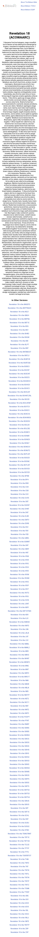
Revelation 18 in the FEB (19, 534)
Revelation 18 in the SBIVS (19, 804)
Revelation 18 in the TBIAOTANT (19, 834)
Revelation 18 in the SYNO (19, 830)
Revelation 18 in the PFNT (19, 721)
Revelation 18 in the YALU (19, 918)
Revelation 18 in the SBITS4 (19, 797)
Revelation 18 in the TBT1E (19, 837)
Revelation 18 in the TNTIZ (19, 885)
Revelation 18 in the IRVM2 (19, 578)
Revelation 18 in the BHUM (19, 337)
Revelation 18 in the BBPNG (19, 319)
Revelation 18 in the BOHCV (19, 388)
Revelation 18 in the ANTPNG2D (19, 308)
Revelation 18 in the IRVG (19, 564)
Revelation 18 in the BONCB (19, 439)
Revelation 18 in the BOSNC (19, 461)
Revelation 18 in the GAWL (19, 538)
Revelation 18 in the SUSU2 (19, 826)
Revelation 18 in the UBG (19, 896)
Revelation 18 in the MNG (19, 666)
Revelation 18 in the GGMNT (19, 542)
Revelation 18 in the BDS (19, 326)
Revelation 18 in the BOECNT (19, 374)
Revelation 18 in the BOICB (19, 399)
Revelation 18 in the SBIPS (19, 779)
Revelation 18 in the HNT (19, 553)
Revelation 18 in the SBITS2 (19, 790)
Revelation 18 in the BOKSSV (19, 421)
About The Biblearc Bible (29, 2)
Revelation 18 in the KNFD (19, 626)
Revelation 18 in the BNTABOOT (19, 352)
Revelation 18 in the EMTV (19, 520)
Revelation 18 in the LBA (19, 629)
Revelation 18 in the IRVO (19, 582)
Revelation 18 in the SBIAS (19, 728)
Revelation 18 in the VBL (19, 910)
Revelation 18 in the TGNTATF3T (19, 856)
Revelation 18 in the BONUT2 (19, 450)
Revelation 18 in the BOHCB (19, 385)
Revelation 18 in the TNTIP (19, 881)
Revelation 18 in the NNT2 (19, 710)
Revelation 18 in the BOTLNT (19, 465)
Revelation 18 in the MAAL (19, 644)
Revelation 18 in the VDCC (19, 914)
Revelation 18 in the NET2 (19, 699)
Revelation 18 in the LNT (19, 637)
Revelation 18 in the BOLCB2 (19, 428)
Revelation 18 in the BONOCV (19, 447)
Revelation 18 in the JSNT (19, 604)
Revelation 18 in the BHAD (19, 334)
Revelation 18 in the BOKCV (19, 410)
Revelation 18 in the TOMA (19, 888)
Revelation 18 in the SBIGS (19, 746)
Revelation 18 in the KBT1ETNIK (19, 611)
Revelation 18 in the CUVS (19, 498)
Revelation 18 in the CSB (19, 491)
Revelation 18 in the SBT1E (19, 812)
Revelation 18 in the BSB (19, 483)
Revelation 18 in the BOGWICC (20, 381)
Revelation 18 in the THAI (19, 859)
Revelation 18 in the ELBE (19, 516)
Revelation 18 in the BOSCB (19, 458)
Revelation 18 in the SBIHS (19, 750)
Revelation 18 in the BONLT (19, 443)
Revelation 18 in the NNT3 (19, 713)
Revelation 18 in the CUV (19, 494)
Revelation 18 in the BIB (19, 341)
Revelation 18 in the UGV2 (19, 903)
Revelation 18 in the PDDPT (19, 717)
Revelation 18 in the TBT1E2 (19, 841)
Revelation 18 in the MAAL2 (19, 648)
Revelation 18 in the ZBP (19, 929)
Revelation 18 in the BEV (19, 330)
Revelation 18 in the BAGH (19, 315)
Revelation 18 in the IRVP (19, 585)
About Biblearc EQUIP (28, 10)
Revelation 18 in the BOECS (20, 377)
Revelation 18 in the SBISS (19, 783)
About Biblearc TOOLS (28, 6)
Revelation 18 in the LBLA (19, 633)
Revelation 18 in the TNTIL (19, 874)
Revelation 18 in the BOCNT (19, 370)
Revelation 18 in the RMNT (19, 724)
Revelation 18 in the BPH (20, 480)
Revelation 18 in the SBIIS (19, 753)
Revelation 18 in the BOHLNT (19, 392)
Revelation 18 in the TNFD (19, 863)
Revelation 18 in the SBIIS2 (19, 757)
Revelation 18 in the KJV (19, 618)
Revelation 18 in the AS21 (19, 312)
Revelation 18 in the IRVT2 (19, 593)
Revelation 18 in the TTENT (19, 892)
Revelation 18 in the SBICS (19, 739)
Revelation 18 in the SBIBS (19, 731)
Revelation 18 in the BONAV (19, 436)
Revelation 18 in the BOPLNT (19, 454)
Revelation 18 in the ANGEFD (19, 304)
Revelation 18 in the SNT (19, 819)
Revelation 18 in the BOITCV (19, 407)
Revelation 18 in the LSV (19, 640)
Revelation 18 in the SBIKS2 (19, 768)
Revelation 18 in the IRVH (19, 567)
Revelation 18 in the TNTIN (19, 877)
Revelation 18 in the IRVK (19, 571)
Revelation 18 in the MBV (19, 651)
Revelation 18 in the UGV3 (19, 907)
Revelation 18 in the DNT (19, 512)
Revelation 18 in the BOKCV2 (19, 414)
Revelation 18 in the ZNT (19, 932)
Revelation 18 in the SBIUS (19, 801)
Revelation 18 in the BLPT (19, 345)
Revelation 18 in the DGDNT (19, 505)
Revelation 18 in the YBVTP (19, 925)
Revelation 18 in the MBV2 (19, 655)
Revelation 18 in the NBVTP (19, 695)
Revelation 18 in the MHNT (19, 658)
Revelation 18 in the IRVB (19, 560)
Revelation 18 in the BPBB (19, 476)
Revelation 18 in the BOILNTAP (19, 403)
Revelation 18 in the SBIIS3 (19, 761)
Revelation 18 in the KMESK (19, 622)
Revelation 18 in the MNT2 (19, 673)
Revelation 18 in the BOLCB (19, 425)
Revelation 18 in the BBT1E (19, 323)
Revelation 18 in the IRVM (19, 575)
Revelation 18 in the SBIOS (19, 775)
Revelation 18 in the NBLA (19, 688)
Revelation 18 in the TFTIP (19, 848)
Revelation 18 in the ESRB (19, 523)
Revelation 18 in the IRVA (19, 556)
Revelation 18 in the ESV (19, 527)
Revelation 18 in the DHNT (19, 509)
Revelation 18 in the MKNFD (19, 662)
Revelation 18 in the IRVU (19, 596)
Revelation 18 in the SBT (19, 808)
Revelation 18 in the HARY (19, 549)
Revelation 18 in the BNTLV (19, 355)
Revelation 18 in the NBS (19, 691)
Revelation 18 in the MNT (19, 669)
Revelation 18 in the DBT (19, 502)
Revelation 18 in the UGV (19, 899)
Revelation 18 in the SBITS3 (19, 794)
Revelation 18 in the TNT (19, 867)
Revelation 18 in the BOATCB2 (19, 363)
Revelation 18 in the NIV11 (19, 702)
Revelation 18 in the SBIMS (19, 772)
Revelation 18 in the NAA (19, 680)
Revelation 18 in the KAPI (19, 607)
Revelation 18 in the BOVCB (19, 469)
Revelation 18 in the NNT (19, 706)
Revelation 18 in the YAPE (19, 921)
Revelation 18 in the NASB (19, 684)
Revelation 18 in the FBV (19, 531)
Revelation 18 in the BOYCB (20, 472)
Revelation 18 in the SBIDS (19, 742)
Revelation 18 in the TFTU (19, 852)
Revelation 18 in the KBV (19, 615)
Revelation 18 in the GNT (19, 545)
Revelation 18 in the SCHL (19, 815)
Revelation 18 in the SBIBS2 (19, 735)
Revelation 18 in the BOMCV (19, 432)
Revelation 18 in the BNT (19, 348)
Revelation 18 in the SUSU (19, 823)
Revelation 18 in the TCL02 (19, 845)
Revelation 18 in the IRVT (19, 589)
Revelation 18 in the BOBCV (19, 366)
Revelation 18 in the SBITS (19, 786)
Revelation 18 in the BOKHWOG (19, 418)
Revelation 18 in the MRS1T (19, 677)
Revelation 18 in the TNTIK (19, 870)
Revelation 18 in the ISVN (19, 600)
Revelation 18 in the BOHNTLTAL (19, 396)
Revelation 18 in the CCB (19, 487)
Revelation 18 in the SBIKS (19, 764)
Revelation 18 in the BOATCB (19, 359)
